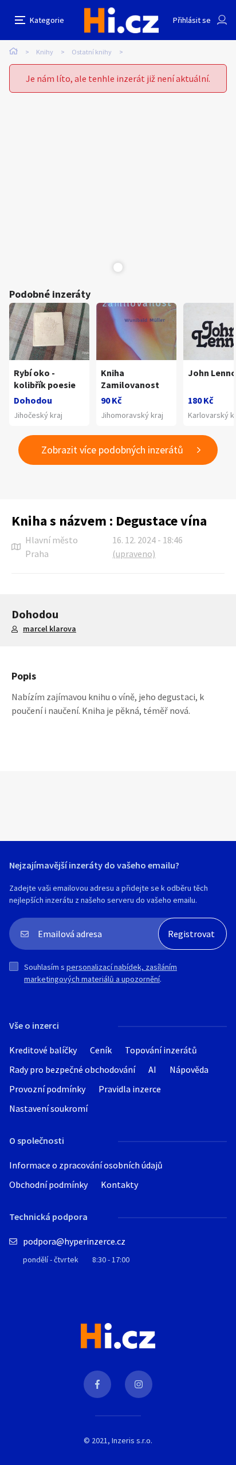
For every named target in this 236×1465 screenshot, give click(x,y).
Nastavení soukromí (48, 1108)
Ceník (101, 1050)
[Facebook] (97, 1384)
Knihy (44, 52)
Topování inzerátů (161, 1050)
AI (152, 1069)
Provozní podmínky (47, 1089)
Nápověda (189, 1069)
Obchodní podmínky (48, 1184)
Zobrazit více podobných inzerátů (112, 449)
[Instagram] (138, 1384)
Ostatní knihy (92, 52)
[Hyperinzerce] (121, 20)
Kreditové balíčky (43, 1050)
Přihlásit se (192, 20)
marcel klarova (49, 628)
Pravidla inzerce (130, 1089)
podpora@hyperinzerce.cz (74, 1241)
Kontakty (119, 1184)
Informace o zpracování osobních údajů (86, 1165)
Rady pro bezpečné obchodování (72, 1069)
